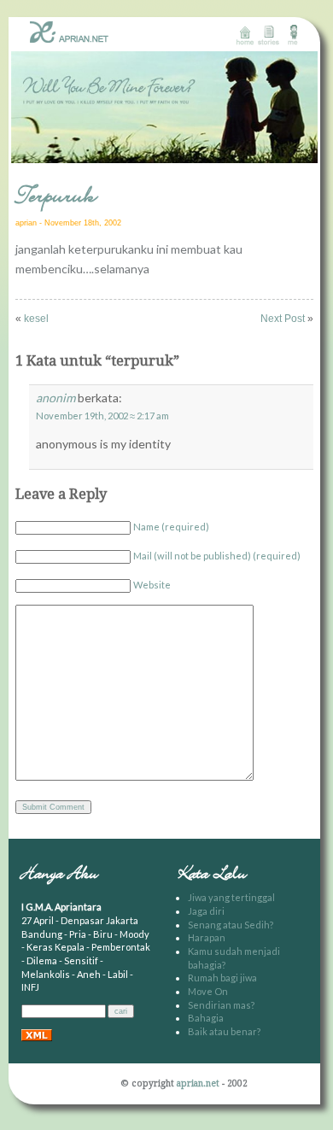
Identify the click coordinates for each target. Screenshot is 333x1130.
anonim (55, 397)
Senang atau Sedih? (230, 924)
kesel (36, 319)
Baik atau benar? (224, 1031)
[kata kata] (268, 34)
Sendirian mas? (221, 1004)
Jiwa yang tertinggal (231, 897)
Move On (208, 991)
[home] (244, 34)
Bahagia (206, 1017)
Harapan (206, 937)
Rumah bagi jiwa (222, 977)
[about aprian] (292, 34)
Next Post (282, 319)
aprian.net (198, 1083)
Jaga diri (206, 910)
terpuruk (55, 197)
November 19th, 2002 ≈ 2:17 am (102, 415)
